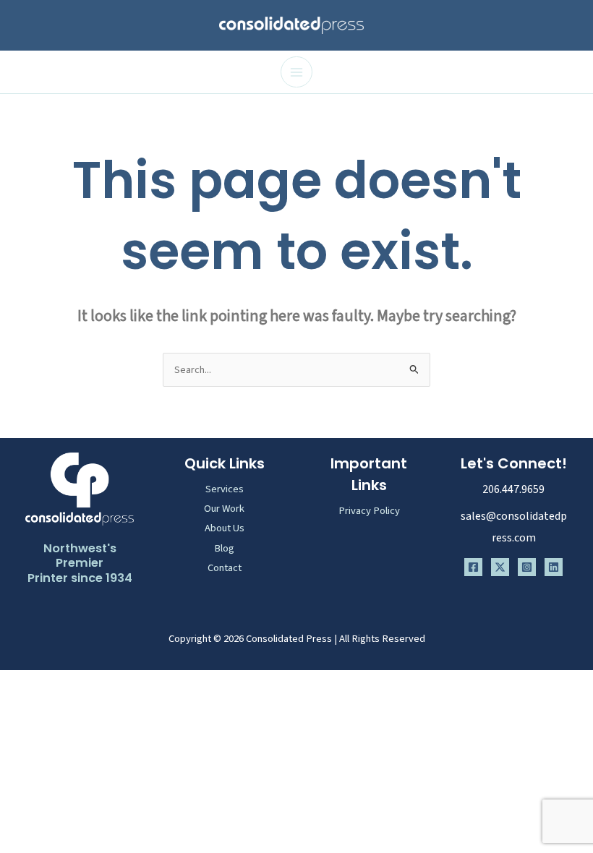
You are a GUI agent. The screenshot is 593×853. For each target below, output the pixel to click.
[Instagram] (527, 567)
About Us (224, 528)
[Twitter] (500, 567)
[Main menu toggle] (296, 72)
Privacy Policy (369, 510)
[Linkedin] (554, 567)
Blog (224, 548)
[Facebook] (473, 567)
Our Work (224, 508)
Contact (225, 567)
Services (224, 489)
